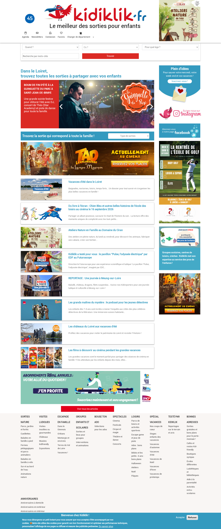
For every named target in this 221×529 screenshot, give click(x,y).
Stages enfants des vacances (155, 436)
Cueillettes (25, 433)
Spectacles (120, 416)
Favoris (61, 37)
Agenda (25, 37)
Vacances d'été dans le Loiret (85, 181)
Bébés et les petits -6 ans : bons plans (137, 456)
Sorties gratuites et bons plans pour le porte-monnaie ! (193, 432)
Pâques (134, 476)
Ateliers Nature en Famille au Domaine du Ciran (95, 230)
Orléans (61, 433)
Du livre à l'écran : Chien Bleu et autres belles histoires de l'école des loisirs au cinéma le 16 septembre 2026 (107, 207)
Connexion (50, 37)
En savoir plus (106, 526)
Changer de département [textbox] (78, 37)
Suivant (151, 106)
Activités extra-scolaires (191, 490)
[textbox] (110, 47)
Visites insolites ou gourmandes (45, 429)
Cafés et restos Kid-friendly (192, 446)
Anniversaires (29, 499)
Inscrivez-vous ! (180, 81)
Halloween (136, 463)
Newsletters (37, 37)
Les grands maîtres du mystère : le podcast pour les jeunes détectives (108, 302)
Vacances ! (63, 452)
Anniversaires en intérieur (33, 511)
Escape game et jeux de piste (137, 437)
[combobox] (80, 34)
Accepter (180, 517)
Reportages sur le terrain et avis (174, 429)
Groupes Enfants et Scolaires (82, 422)
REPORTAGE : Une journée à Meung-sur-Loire (94, 278)
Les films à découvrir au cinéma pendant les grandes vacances (104, 350)
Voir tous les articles (87, 409)
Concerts (117, 444)
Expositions (44, 448)
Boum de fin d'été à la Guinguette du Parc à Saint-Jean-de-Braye (38, 88)
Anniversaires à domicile (32, 503)
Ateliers (134, 467)
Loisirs (135, 416)
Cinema (116, 421)
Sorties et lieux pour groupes (80, 434)
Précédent (61, 106)
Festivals (117, 425)
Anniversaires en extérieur (33, 507)
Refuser (192, 517)
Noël (133, 471)
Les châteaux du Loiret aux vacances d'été (92, 326)
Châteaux (43, 437)
